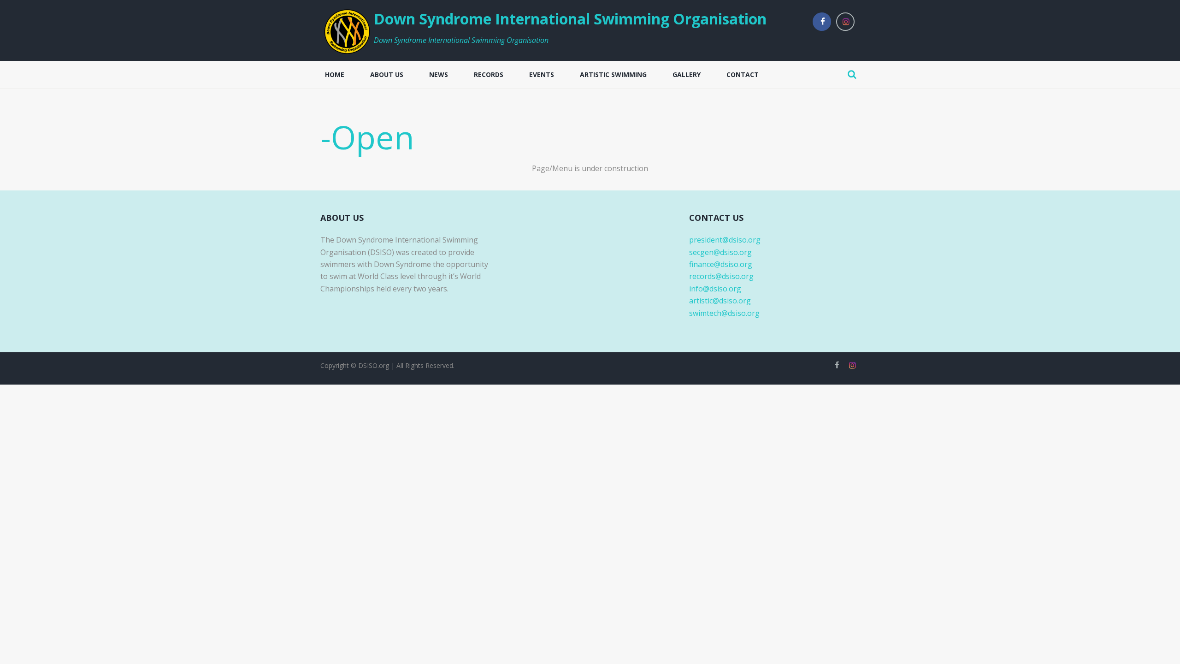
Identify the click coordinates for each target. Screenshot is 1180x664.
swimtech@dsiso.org (724, 313)
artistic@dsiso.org (720, 301)
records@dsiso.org (721, 276)
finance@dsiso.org (720, 264)
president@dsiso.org (725, 240)
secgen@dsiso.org (720, 252)
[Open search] (852, 74)
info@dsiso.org (715, 289)
